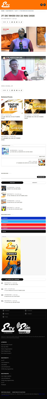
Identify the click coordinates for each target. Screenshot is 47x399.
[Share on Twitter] (10, 22)
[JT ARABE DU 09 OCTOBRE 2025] (35, 106)
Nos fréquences (5, 351)
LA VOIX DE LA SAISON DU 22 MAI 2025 (21, 152)
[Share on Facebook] (7, 22)
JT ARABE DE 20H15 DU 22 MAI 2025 (26, 163)
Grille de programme (7, 369)
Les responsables (6, 376)
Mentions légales (5, 392)
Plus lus (12, 182)
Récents (34, 182)
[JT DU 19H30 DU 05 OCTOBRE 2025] (3, 194)
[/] (41, 5)
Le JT (16, 10)
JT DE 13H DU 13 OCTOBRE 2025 (10, 117)
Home (2, 10)
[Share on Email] (17, 22)
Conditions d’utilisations (18, 392)
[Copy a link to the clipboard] (21, 22)
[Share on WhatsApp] (12, 22)
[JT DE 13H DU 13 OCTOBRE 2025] (12, 106)
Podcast (3, 384)
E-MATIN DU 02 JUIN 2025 (14, 202)
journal (8, 86)
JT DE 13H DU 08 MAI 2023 (14, 209)
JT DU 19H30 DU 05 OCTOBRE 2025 (17, 195)
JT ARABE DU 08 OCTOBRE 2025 (10, 139)
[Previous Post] (5, 151)
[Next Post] (41, 162)
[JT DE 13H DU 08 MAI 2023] (3, 208)
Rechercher (41, 177)
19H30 (3, 86)
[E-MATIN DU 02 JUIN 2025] (3, 201)
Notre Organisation (6, 349)
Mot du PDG (4, 346)
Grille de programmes (7, 380)
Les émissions (13, 150)
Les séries (4, 364)
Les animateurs (5, 366)
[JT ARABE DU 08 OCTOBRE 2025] (12, 127)
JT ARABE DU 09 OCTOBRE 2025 (34, 117)
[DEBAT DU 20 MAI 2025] (3, 188)
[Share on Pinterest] (14, 22)
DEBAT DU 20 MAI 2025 (14, 189)
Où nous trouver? (6, 353)
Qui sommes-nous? (6, 344)
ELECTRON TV (9, 10)
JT (12, 86)
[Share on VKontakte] (19, 22)
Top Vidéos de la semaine (12, 279)
